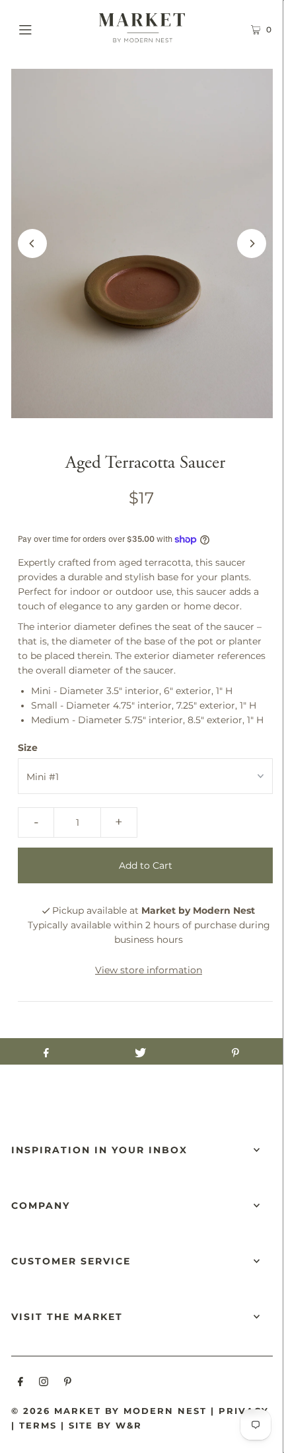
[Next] (251, 243)
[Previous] (32, 243)
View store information (148, 970)
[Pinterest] (67, 1383)
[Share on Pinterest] (235, 1051)
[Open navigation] (44, 28)
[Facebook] (20, 1383)
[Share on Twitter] (140, 1051)
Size (28, 747)
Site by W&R (105, 1425)
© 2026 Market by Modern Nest (109, 1410)
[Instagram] (43, 1383)
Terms (38, 1425)
